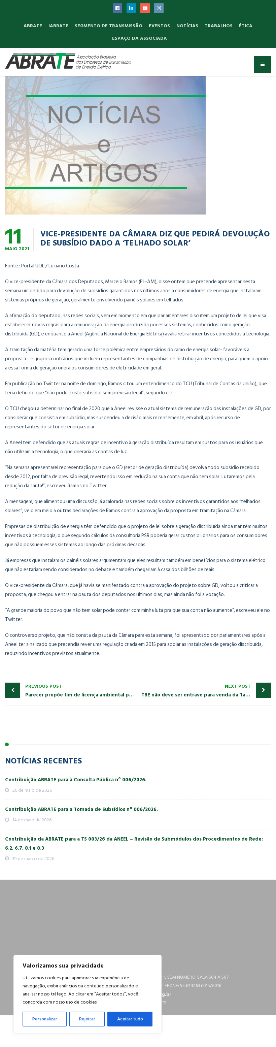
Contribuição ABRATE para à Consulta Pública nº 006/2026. (75, 780)
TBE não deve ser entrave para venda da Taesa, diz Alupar (206, 690)
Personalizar (44, 1019)
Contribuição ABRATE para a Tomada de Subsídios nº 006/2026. (81, 809)
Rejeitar (87, 1019)
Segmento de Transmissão (108, 26)
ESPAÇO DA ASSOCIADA (139, 38)
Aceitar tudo (130, 1019)
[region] (87, 994)
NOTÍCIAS (187, 26)
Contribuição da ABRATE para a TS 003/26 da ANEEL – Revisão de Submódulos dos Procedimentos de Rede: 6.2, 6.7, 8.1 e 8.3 (134, 843)
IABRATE (58, 26)
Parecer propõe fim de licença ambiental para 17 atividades (81, 690)
